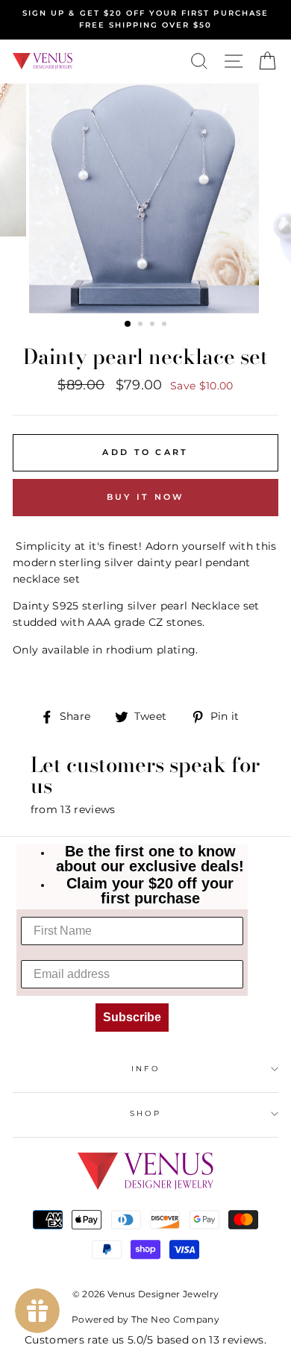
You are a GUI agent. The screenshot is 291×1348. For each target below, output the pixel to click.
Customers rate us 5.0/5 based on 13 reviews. (145, 1340)
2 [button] (142, 325)
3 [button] (153, 325)
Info (145, 1068)
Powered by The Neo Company (145, 1319)
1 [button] (128, 324)
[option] (145, 19)
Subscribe (132, 1017)
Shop (145, 1113)
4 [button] (165, 325)
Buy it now (146, 497)
